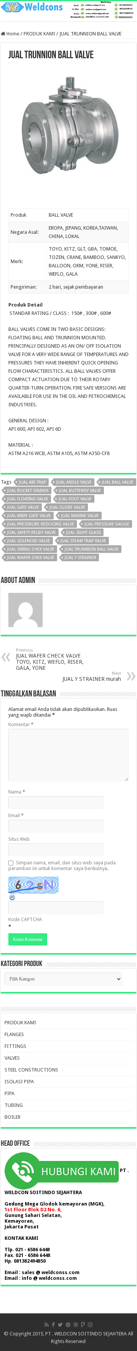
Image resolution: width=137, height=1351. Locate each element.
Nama (16, 792)
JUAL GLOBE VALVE (67, 507)
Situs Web (19, 839)
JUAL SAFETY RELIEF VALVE (31, 532)
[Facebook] (53, 1324)
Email (16, 815)
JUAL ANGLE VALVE (74, 482)
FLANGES (14, 1034)
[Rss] (46, 1324)
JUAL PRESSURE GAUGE (106, 524)
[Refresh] (12, 897)
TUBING (14, 1105)
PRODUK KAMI (39, 34)
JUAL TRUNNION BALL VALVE (92, 549)
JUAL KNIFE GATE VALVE (29, 515)
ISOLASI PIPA (19, 1081)
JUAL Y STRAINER (80, 557)
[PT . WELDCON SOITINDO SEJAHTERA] (68, 11)
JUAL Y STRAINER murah (91, 676)
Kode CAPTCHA (25, 919)
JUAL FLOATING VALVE (27, 499)
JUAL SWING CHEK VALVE (30, 549)
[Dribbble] (76, 1324)
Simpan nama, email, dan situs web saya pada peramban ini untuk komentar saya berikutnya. (62, 865)
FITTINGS (15, 1046)
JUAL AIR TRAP (32, 482)
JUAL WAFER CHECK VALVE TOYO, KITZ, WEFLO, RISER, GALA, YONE (50, 659)
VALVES (12, 1058)
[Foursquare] (83, 1324)
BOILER (13, 1117)
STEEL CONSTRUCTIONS (31, 1070)
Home (12, 34)
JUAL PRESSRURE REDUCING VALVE (40, 524)
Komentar (20, 724)
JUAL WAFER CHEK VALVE (30, 557)
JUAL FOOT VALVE (75, 499)
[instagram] (90, 1324)
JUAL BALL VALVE (118, 482)
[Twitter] (60, 1324)
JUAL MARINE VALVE (80, 515)
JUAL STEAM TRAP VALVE (83, 540)
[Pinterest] (68, 1324)
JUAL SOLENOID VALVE (28, 540)
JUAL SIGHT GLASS (83, 532)
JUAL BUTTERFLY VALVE (80, 490)
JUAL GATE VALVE (23, 507)
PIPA (9, 1093)
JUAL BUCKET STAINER (28, 490)
